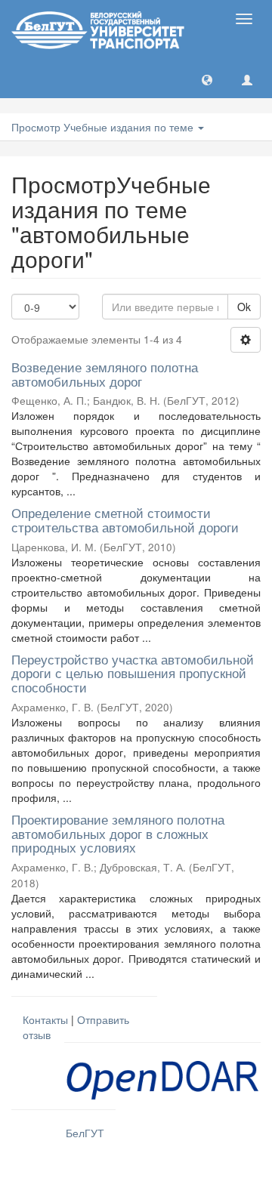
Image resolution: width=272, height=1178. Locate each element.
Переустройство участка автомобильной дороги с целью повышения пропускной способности (132, 672)
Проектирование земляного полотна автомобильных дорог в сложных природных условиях (117, 832)
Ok (244, 306)
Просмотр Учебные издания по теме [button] (103, 126)
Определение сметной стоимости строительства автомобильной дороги (125, 519)
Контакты (45, 1019)
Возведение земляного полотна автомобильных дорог (104, 373)
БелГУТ (85, 1132)
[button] (207, 79)
